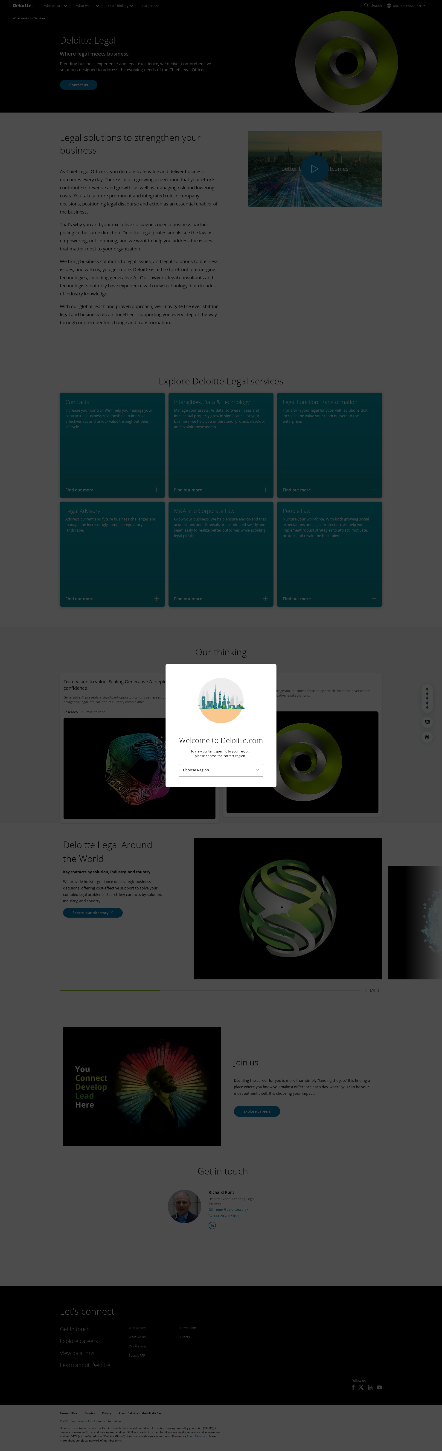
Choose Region (196, 770)
